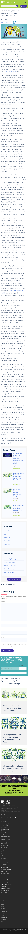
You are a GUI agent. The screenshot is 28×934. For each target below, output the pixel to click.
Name (2, 622)
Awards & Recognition (10, 565)
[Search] (17, 6)
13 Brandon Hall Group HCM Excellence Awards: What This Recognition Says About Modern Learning (18, 458)
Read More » (16, 468)
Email (2, 630)
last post (7, 47)
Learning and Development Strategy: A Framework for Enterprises (17, 493)
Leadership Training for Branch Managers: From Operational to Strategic (18, 476)
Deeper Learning (6, 11)
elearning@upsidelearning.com (12, 811)
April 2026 (7, 544)
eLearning (15, 11)
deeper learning (11, 71)
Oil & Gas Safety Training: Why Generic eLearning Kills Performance (14, 768)
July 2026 (6, 534)
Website (2, 637)
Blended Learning (9, 569)
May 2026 (7, 541)
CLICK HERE (8, 792)
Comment (3, 601)
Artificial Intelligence (9, 562)
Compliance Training (9, 572)
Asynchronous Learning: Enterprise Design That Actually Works (12, 708)
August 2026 (7, 531)
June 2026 (7, 537)
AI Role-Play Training (10, 559)
